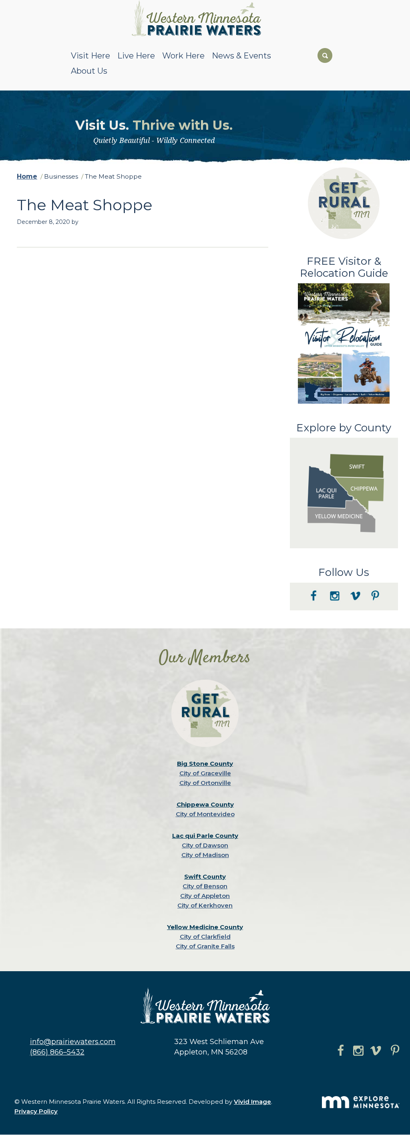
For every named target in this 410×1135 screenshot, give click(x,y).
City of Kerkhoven (205, 905)
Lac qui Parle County (205, 835)
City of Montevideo (205, 814)
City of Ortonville (205, 783)
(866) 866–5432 (57, 1052)
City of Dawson (205, 845)
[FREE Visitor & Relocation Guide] (344, 401)
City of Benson (205, 886)
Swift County (205, 876)
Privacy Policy (36, 1111)
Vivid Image (252, 1101)
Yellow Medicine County (205, 927)
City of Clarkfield (205, 936)
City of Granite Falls (205, 946)
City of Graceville (205, 773)
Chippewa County (205, 804)
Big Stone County (205, 763)
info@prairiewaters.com (73, 1041)
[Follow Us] (344, 608)
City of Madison (205, 855)
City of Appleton (205, 896)
